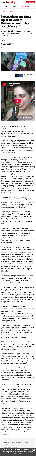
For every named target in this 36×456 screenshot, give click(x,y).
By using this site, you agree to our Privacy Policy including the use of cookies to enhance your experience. (18, 452)
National (10, 11)
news (15, 6)
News (3, 11)
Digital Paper (26, 6)
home (7, 6)
